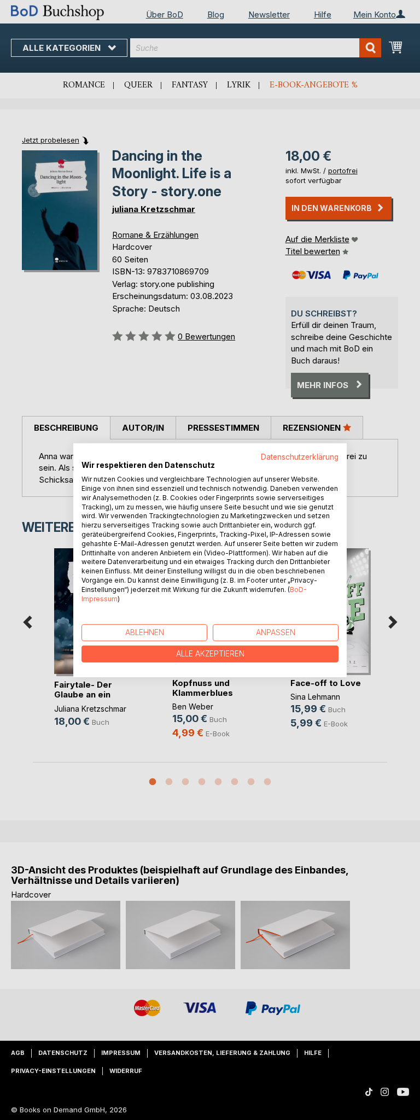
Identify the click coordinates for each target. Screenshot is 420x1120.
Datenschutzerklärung (300, 456)
